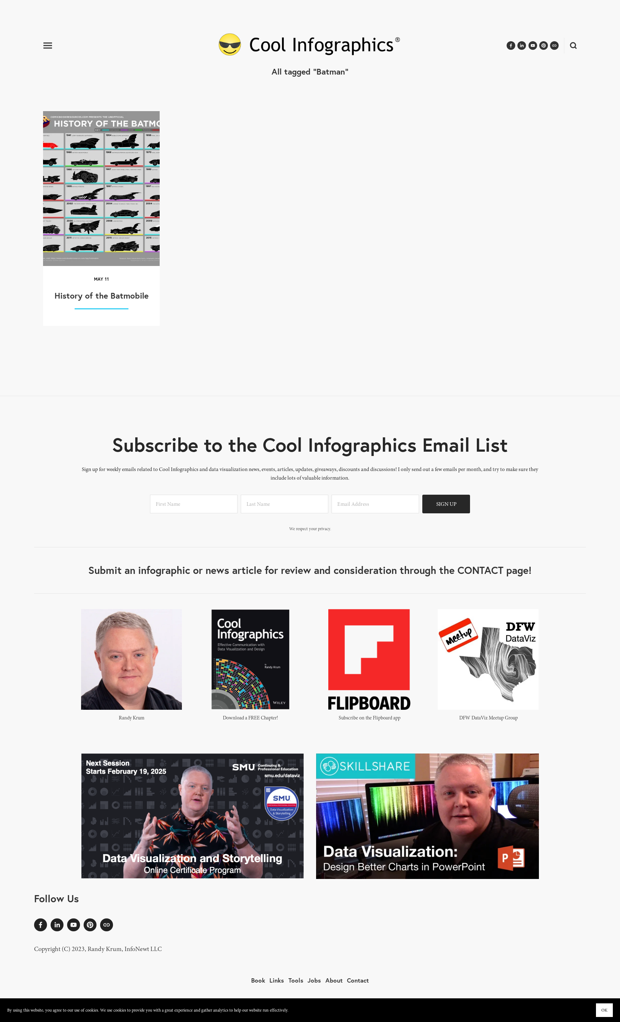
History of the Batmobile (102, 295)
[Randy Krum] (57, 924)
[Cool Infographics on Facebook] (40, 924)
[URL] (106, 924)
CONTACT (480, 570)
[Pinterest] (90, 924)
